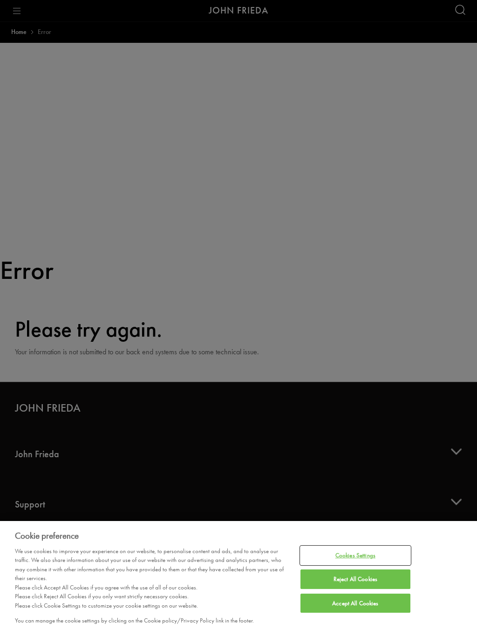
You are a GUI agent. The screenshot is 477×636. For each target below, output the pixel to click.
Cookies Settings (355, 555)
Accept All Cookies (355, 603)
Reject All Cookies (355, 578)
